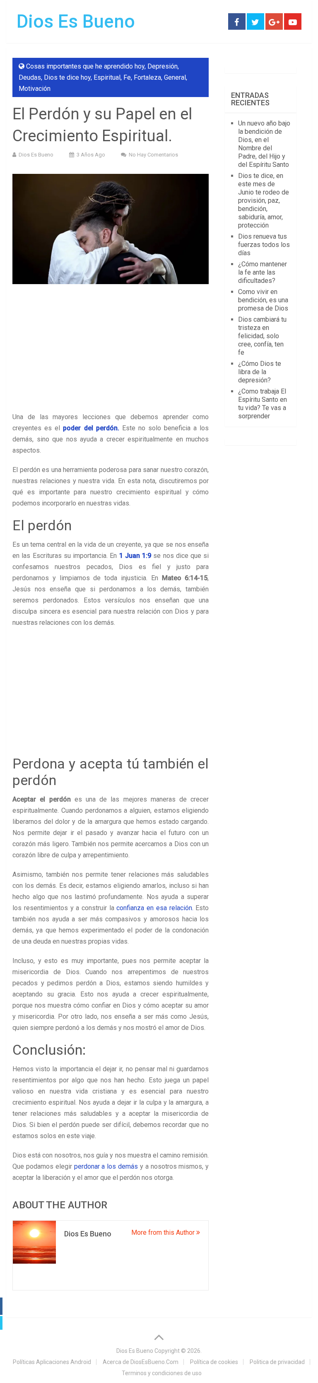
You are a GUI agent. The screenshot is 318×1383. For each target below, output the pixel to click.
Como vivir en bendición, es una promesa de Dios (263, 300)
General (175, 77)
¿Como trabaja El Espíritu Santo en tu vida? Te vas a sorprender (262, 403)
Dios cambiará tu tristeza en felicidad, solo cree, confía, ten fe (262, 336)
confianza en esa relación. (154, 908)
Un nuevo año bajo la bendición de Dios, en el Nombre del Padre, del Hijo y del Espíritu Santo (264, 143)
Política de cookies (214, 1362)
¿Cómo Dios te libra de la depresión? (259, 372)
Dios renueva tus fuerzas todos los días (264, 244)
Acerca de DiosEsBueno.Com (140, 1362)
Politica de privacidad (277, 1362)
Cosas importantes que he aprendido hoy (85, 66)
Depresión (162, 66)
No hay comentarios (153, 155)
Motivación (35, 89)
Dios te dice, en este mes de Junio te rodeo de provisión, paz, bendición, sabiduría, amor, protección (263, 200)
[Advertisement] (110, 350)
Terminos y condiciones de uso (162, 1373)
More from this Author (163, 1232)
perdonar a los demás (106, 1166)
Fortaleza (147, 77)
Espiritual (107, 77)
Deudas (30, 77)
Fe (127, 77)
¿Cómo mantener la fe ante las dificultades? (262, 272)
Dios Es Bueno (76, 21)
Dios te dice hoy (67, 77)
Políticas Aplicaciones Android (52, 1362)
